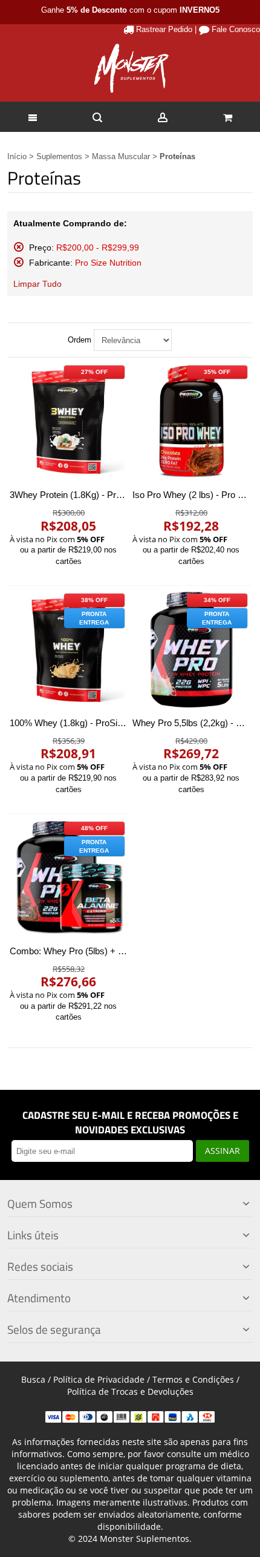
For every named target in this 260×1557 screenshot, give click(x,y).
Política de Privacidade (99, 1379)
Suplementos (59, 156)
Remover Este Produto (18, 246)
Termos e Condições (193, 1379)
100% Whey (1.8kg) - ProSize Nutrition (86, 723)
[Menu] (32, 117)
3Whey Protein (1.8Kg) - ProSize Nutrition (92, 495)
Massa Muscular (121, 156)
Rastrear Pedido (164, 29)
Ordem (79, 339)
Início (17, 156)
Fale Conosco (236, 29)
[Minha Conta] (162, 117)
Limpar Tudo (37, 284)
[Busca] (98, 117)
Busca (33, 1379)
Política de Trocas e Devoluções (130, 1391)
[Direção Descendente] (183, 340)
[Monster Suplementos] (130, 68)
